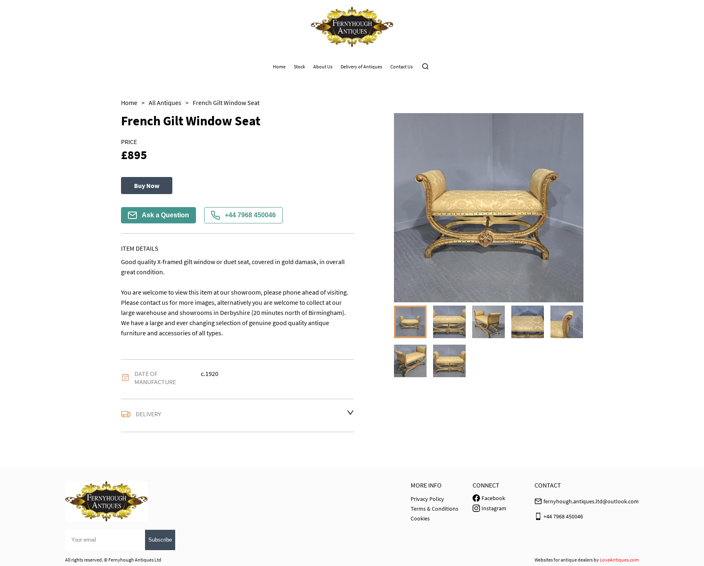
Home (279, 66)
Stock (299, 66)
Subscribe (160, 540)
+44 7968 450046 (250, 215)
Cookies (420, 518)
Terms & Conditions (434, 508)
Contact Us (401, 66)
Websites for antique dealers (564, 560)
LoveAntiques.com (619, 560)
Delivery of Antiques (361, 66)
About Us (322, 66)
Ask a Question (165, 215)
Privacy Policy (427, 499)
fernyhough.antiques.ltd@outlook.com (591, 501)
